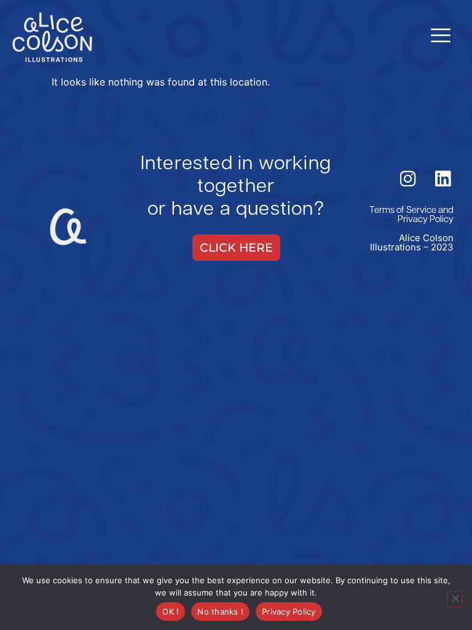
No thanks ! (220, 611)
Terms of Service (402, 210)
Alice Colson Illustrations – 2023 (412, 242)
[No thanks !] (455, 599)
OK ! (170, 611)
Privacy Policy (426, 220)
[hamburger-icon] (440, 37)
